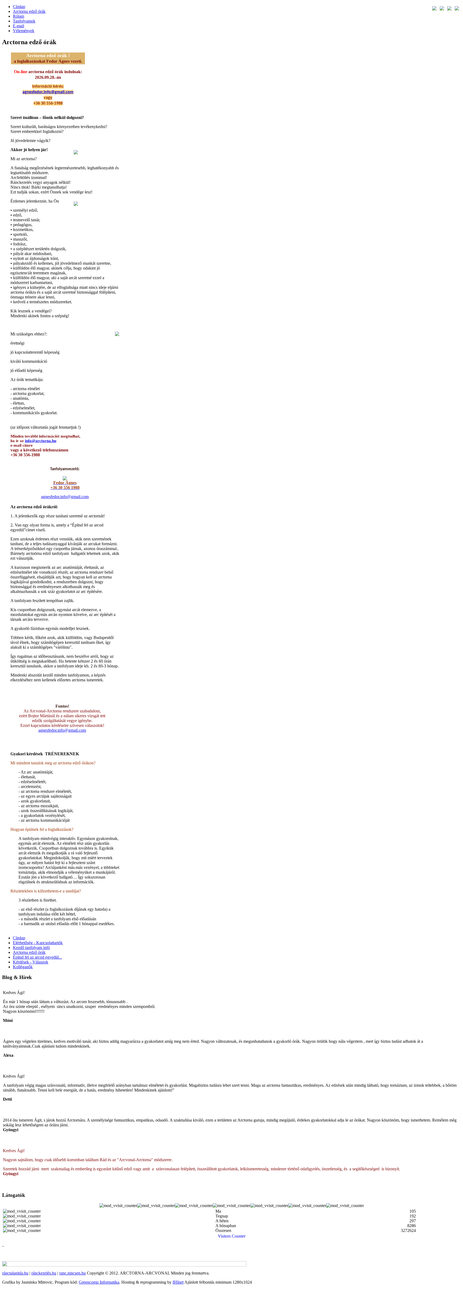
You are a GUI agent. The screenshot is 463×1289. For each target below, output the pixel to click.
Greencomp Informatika (99, 1282)
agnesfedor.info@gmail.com (48, 92)
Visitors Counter (231, 1236)
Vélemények (23, 30)
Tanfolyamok (24, 21)
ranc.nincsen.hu (72, 1273)
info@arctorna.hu (40, 441)
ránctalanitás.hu (15, 1273)
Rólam (18, 16)
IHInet (178, 1282)
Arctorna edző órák (29, 11)
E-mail (18, 26)
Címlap (19, 6)
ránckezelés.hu (43, 1273)
